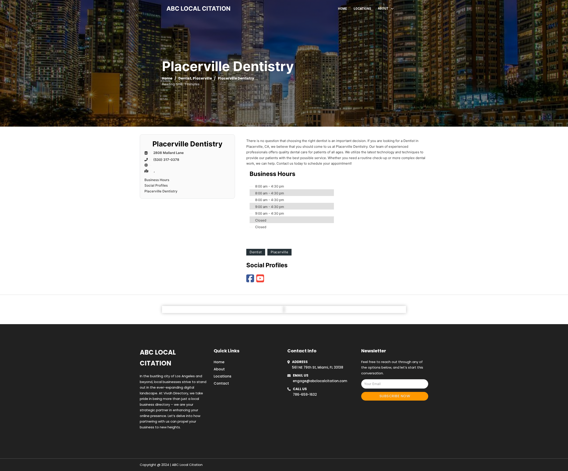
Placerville (202, 78)
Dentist (184, 78)
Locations (362, 8)
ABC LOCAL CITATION (198, 8)
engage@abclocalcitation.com (320, 381)
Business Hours (156, 180)
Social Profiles (156, 185)
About (219, 369)
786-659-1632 (305, 394)
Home (342, 8)
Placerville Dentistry (161, 191)
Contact (221, 383)
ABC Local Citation (158, 358)
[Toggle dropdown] (392, 8)
